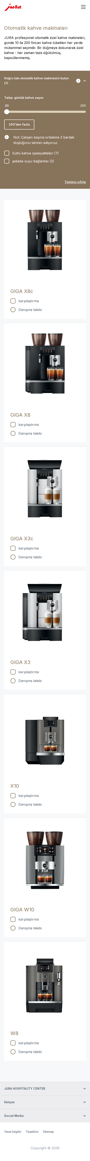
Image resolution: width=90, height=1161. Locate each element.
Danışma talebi (30, 310)
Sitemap (48, 1131)
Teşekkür (32, 1131)
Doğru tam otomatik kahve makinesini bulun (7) (36, 80)
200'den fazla (19, 124)
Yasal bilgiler (12, 1131)
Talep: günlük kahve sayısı (24, 97)
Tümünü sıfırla (75, 182)
